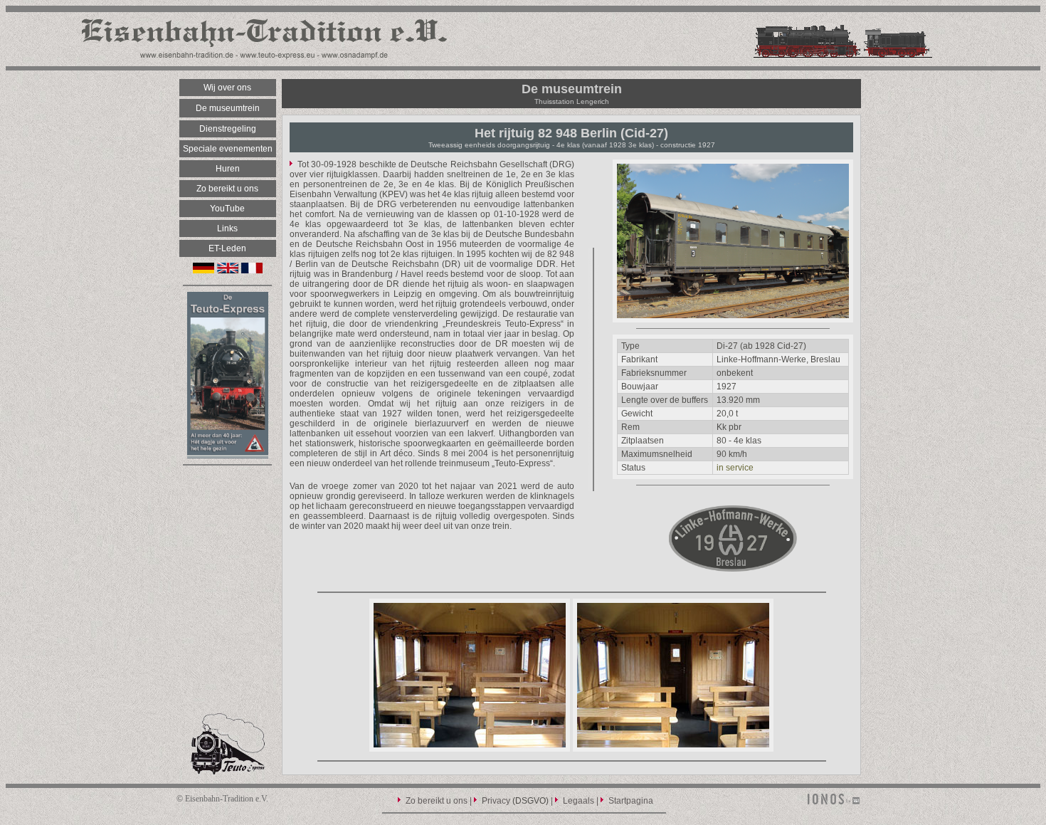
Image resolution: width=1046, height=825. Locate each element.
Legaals (578, 801)
